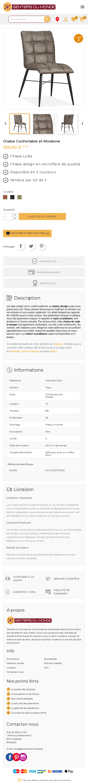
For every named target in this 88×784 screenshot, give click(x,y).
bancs (53, 351)
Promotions (13, 658)
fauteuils (15, 351)
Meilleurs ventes (15, 663)
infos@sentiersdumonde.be (28, 748)
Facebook (10, 757)
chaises (58, 344)
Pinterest (41, 246)
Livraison (11, 667)
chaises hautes (30, 351)
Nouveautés (50, 658)
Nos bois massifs (53, 663)
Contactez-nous (15, 672)
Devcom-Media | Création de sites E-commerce (47, 780)
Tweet (31, 246)
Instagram (23, 757)
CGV (46, 667)
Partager (21, 246)
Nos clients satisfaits (22, 698)
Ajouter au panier (42, 216)
